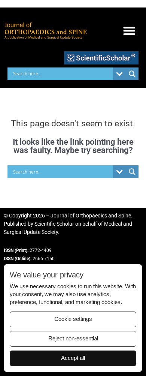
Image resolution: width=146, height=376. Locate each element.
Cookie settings (73, 319)
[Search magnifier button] (132, 73)
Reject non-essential (73, 339)
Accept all (73, 358)
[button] (129, 30)
